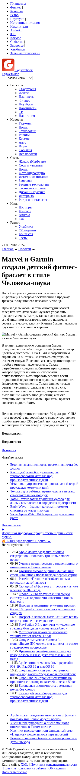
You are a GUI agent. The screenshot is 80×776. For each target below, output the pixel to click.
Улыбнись (17, 49)
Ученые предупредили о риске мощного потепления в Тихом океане (44, 565)
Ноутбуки (17, 19)
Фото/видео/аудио (32, 173)
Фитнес (15, 7)
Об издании (27, 230)
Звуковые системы (32, 188)
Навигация (27, 115)
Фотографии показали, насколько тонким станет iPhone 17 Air (38, 634)
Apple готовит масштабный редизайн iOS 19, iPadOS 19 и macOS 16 (41, 664)
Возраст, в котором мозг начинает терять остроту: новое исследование (44, 618)
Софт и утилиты (31, 165)
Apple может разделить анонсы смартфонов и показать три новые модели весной (40, 555)
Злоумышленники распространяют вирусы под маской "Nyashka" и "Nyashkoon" (43, 672)
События (16, 41)
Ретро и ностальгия (33, 199)
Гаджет (24, 70)
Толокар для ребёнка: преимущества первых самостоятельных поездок (42, 493)
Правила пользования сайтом (24, 768)
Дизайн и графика (32, 192)
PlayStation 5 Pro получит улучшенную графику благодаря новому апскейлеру (42, 626)
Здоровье (16, 45)
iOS (13, 34)
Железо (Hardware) (32, 161)
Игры (23, 146)
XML (24, 764)
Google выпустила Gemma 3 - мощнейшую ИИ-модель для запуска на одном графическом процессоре (44, 643)
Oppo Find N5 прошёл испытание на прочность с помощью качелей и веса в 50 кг (43, 680)
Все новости (28, 154)
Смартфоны (27, 89)
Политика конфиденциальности (54, 764)
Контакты (26, 234)
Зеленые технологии (25, 53)
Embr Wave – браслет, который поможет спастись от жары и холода (39, 508)
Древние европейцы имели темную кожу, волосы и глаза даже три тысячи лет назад (40, 655)
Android (16, 30)
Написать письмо (14, 772)
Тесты (23, 238)
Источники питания (25, 22)
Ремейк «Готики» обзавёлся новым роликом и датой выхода (40, 580)
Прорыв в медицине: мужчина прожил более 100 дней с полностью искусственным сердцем (43, 609)
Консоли (16, 11)
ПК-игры (25, 207)
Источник (9, 450)
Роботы (24, 135)
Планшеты (18, 3)
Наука (23, 127)
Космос (15, 38)
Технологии (27, 131)
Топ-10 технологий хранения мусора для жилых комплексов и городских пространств (43, 501)
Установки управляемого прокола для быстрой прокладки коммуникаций (44, 485)
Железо (24, 93)
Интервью (26, 196)
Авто (22, 142)
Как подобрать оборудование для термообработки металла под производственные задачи (34, 476)
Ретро (14, 15)
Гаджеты (25, 123)
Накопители (19, 26)
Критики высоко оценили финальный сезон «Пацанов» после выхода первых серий (43, 573)
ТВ (21, 112)
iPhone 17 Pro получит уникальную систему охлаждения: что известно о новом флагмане (41, 597)
